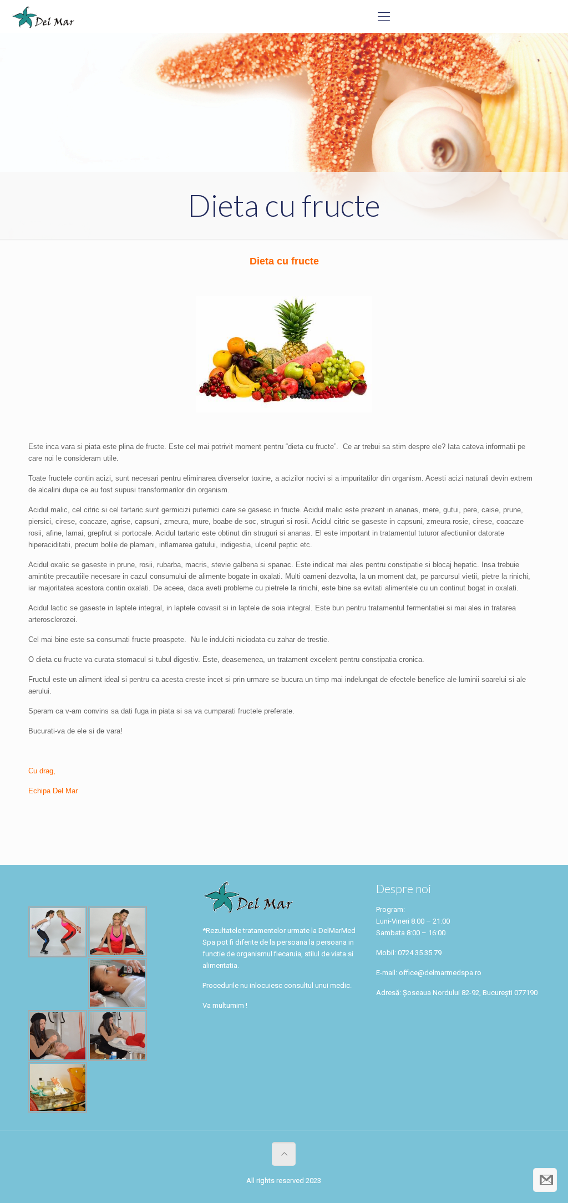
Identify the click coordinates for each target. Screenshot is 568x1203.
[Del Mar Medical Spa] (42, 16)
